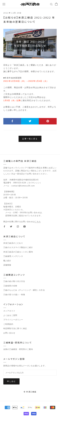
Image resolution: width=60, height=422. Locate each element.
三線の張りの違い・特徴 (14, 295)
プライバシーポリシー (13, 320)
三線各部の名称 (10, 286)
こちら (38, 222)
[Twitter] (11, 226)
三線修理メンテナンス (13, 256)
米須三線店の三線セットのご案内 (18, 252)
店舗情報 (7, 265)
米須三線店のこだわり (13, 243)
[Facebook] (4, 226)
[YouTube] (24, 226)
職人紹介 (7, 261)
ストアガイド (9, 311)
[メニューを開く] (4, 4)
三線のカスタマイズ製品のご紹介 (18, 247)
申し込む (11, 381)
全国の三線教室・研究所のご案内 (18, 349)
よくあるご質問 (10, 315)
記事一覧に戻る (30, 139)
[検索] (51, 4)
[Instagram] (18, 226)
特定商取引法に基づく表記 (15, 328)
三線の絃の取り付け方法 (14, 281)
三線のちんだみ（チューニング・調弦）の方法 (24, 290)
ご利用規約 (8, 324)
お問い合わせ (9, 333)
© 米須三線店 (30, 391)
